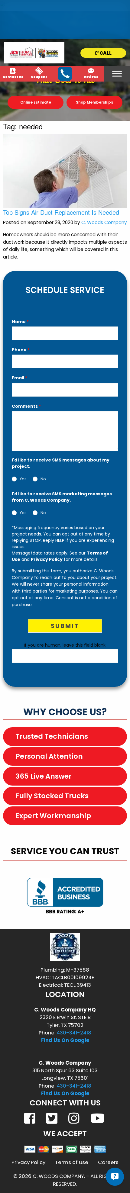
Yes (23, 479)
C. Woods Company (104, 222)
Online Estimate (35, 102)
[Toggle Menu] (117, 73)
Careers (108, 1162)
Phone (21, 350)
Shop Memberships (94, 102)
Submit (65, 626)
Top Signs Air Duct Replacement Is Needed (61, 212)
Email (19, 378)
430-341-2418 (74, 1032)
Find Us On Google (65, 1040)
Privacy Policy (47, 559)
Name (20, 322)
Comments (26, 406)
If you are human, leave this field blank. (65, 645)
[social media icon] (30, 1118)
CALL (105, 53)
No (43, 479)
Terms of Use (71, 1162)
